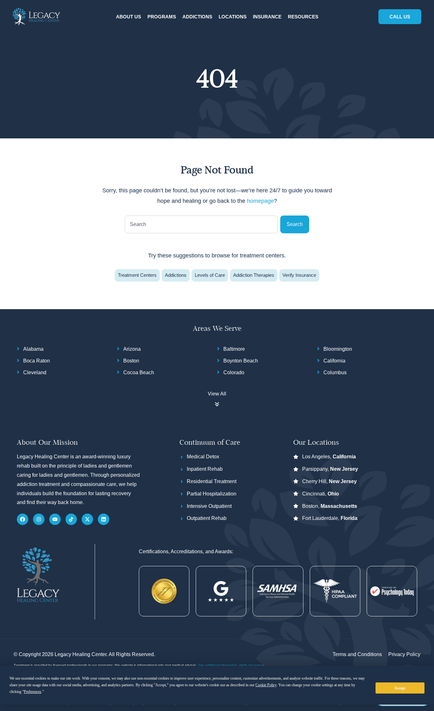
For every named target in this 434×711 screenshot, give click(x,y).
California (334, 360)
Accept (399, 688)
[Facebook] (22, 519)
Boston (131, 360)
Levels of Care (210, 275)
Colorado (233, 372)
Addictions (175, 275)
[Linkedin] (103, 519)
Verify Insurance (299, 275)
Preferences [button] (32, 691)
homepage (260, 201)
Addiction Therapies (253, 275)
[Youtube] (55, 519)
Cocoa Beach (138, 372)
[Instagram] (38, 519)
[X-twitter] (87, 519)
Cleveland (34, 372)
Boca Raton (36, 360)
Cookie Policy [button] (265, 685)
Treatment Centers (137, 275)
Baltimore (234, 349)
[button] (128, 17)
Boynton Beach (240, 360)
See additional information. (218, 665)
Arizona (132, 349)
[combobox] (201, 224)
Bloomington (337, 349)
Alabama (33, 349)
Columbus (335, 372)
